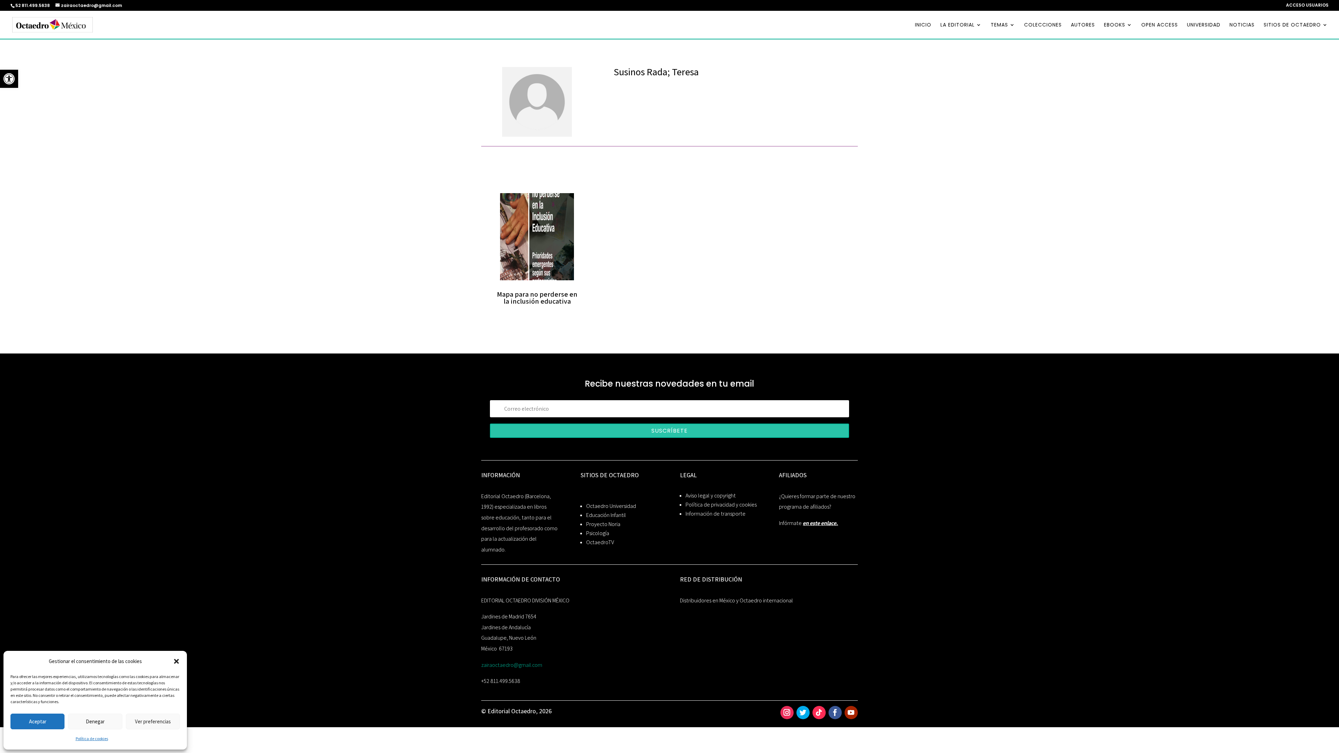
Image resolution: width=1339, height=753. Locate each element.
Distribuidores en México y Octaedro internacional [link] (736, 600)
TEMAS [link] (999, 25)
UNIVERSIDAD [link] (1203, 25)
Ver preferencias (153, 721)
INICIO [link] (923, 25)
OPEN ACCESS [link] (1159, 25)
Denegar (95, 721)
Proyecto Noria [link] (603, 524)
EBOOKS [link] (1114, 25)
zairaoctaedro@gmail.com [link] (511, 665)
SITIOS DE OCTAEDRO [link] (1292, 25)
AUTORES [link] (1083, 25)
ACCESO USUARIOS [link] (1307, 5)
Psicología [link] (597, 533)
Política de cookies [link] (92, 738)
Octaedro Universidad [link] (611, 506)
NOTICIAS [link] (1242, 25)
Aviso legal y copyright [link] (711, 495)
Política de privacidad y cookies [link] (721, 504)
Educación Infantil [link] (606, 515)
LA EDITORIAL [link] (957, 25)
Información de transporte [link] (716, 513)
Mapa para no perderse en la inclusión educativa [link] (537, 298)
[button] (176, 661)
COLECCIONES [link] (1043, 25)
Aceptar (37, 721)
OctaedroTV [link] (600, 542)
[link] (9, 79)
